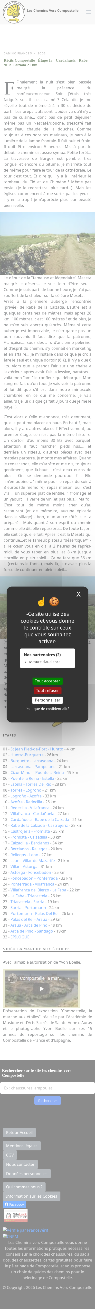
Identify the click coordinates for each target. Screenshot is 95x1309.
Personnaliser (47, 700)
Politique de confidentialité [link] (47, 709)
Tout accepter (47, 681)
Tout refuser (47, 690)
